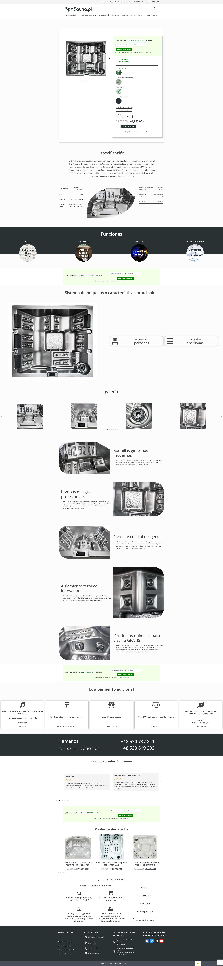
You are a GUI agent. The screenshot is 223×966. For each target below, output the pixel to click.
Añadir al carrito (128, 126)
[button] (63, 58)
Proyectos (133, 15)
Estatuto (59, 938)
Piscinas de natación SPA (89, 15)
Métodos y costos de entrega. (66, 942)
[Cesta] (154, 8)
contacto (155, 15)
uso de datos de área (140, 52)
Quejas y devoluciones (64, 946)
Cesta (154, 9)
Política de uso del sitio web (65, 950)
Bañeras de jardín (71, 15)
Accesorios (124, 15)
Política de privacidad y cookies (66, 954)
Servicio (140, 15)
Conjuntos (115, 15)
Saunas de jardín (104, 15)
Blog (148, 15)
